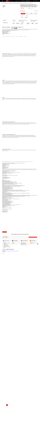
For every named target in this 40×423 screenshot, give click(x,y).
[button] (2, 243)
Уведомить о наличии (23, 15)
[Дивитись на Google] (12, 240)
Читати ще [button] (13, 243)
